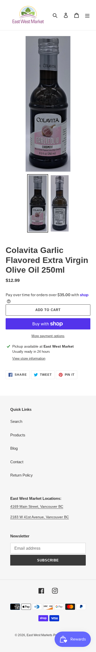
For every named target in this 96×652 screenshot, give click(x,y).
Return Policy (21, 475)
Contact (16, 462)
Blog (14, 448)
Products (17, 435)
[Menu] (87, 15)
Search (16, 421)
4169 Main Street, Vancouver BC (36, 506)
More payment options (48, 336)
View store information (28, 358)
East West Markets (39, 635)
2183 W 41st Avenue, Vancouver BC (39, 517)
